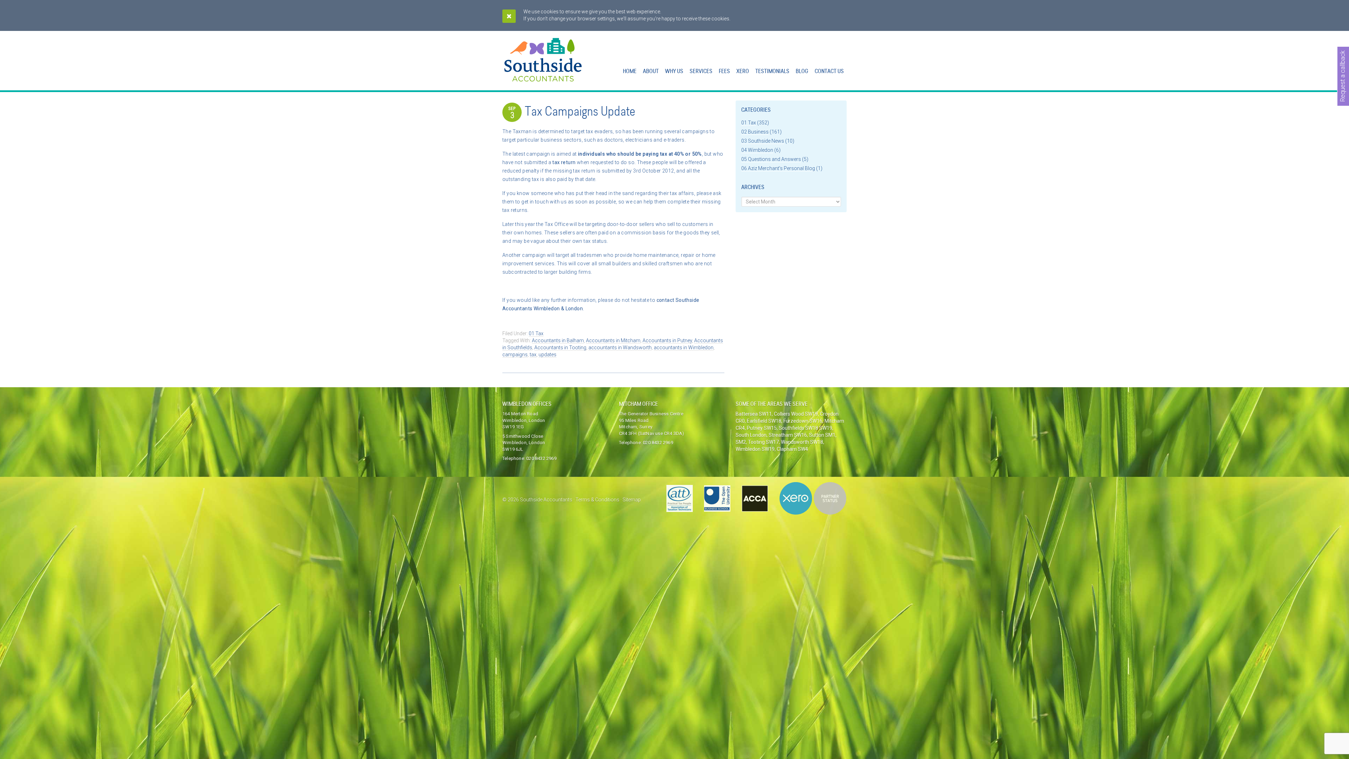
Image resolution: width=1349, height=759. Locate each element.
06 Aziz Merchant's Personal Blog (778, 168)
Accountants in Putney (667, 340)
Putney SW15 (762, 428)
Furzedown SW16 (802, 421)
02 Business (755, 132)
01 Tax (536, 333)
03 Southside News (762, 141)
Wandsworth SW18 (802, 442)
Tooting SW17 (763, 442)
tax (533, 354)
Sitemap (632, 499)
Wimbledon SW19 (755, 449)
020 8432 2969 (541, 458)
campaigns (515, 354)
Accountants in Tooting (560, 347)
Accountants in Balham (558, 340)
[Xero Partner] (813, 498)
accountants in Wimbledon (683, 347)
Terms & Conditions (597, 499)
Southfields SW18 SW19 (805, 428)
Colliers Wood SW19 (796, 414)
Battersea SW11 (754, 414)
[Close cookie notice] (509, 16)
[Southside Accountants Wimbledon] (543, 77)
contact (666, 300)
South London (751, 435)
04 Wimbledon (757, 150)
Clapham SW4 (792, 449)
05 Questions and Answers (771, 159)
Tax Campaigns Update (580, 112)
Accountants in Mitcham (613, 340)
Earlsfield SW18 (764, 421)
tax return (563, 162)
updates (547, 354)
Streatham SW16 (788, 435)
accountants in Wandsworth (620, 347)
